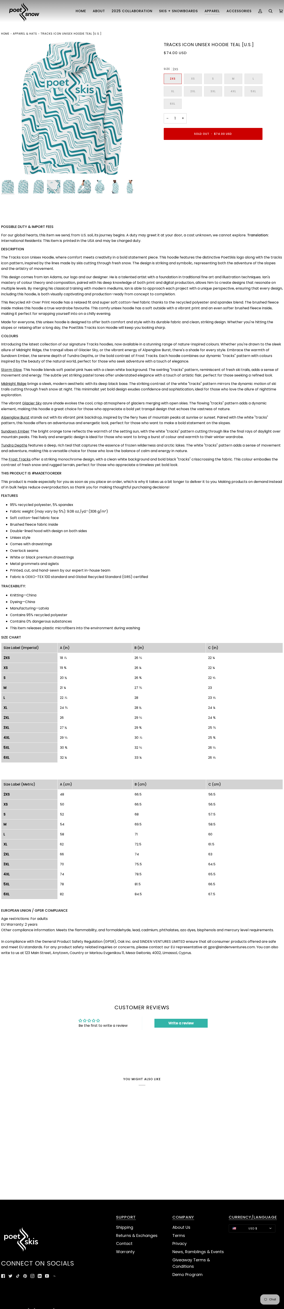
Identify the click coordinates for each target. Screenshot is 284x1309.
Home (5, 33)
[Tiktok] (18, 1276)
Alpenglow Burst (15, 417)
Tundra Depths (14, 445)
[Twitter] (10, 1276)
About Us (181, 1227)
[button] (98, 11)
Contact (124, 1243)
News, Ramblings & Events (198, 1251)
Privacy (179, 1243)
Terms (178, 1235)
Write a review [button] (181, 1023)
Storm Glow (11, 369)
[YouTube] (47, 1276)
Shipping (124, 1227)
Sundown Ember (15, 431)
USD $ (252, 1228)
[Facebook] (3, 1276)
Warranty (125, 1251)
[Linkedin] (40, 1276)
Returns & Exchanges (137, 1235)
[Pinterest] (25, 1276)
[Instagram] (32, 1276)
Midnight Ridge (13, 383)
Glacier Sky (32, 403)
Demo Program (187, 1274)
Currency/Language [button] (253, 1217)
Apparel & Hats (25, 33)
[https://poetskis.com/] (54, 1276)
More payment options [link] (184, 161)
